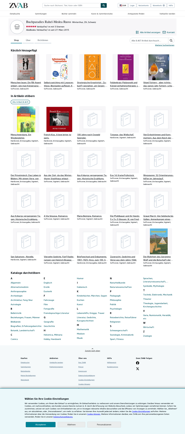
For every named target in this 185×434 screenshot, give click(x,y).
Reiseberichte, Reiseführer (123, 317)
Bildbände (16, 321)
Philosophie (115, 300)
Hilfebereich (111, 362)
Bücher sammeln (69, 13)
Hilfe (171, 5)
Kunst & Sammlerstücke (102, 13)
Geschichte (49, 326)
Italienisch (82, 287)
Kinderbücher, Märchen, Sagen (92, 295)
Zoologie (147, 335)
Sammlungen (41, 13)
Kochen (80, 300)
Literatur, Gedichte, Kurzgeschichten (86, 319)
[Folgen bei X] (137, 369)
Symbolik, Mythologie (153, 286)
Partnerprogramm (56, 367)
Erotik (47, 287)
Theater (147, 299)
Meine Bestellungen (28, 375)
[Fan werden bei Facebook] (137, 363)
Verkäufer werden (167, 13)
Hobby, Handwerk (52, 339)
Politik (113, 304)
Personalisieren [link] (104, 424)
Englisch (48, 282)
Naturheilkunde (117, 282)
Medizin (81, 333)
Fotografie (49, 308)
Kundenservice (112, 367)
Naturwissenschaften (121, 287)
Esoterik (48, 291)
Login (132, 5)
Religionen (115, 321)
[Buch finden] (104, 5)
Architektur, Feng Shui (22, 300)
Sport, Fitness (117, 339)
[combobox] (71, 5)
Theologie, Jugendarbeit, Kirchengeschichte (155, 305)
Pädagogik (115, 295)
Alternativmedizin (19, 287)
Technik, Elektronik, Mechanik (157, 294)
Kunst (80, 304)
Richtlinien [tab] (43, 40)
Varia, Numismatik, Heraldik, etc (157, 317)
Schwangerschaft (119, 330)
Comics (14, 339)
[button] (171, 40)
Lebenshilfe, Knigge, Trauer (90, 313)
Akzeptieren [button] (40, 424)
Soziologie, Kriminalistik (122, 334)
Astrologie (16, 304)
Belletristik (16, 313)
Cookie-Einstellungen (141, 411)
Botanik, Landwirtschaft (23, 330)
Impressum (82, 371)
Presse (80, 367)
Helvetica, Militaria (53, 334)
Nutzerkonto (144, 5)
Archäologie (16, 295)
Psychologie (116, 308)
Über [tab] (28, 40)
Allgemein (16, 282)
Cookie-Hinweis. (94, 414)
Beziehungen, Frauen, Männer (25, 317)
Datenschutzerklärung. (63, 417)
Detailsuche (15, 13)
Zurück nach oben (92, 351)
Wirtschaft (148, 327)
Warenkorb (25, 380)
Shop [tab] (16, 40)
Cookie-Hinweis (84, 384)
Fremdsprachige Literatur (56, 313)
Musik (80, 338)
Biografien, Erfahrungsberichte (26, 326)
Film (46, 304)
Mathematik (83, 329)
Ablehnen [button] (71, 424)
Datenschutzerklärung (86, 375)
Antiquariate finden (136, 13)
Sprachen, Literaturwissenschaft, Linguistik (154, 280)
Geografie (49, 321)
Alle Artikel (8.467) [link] (20, 102)
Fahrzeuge (49, 300)
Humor (80, 278)
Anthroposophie (18, 291)
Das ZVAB (82, 362)
